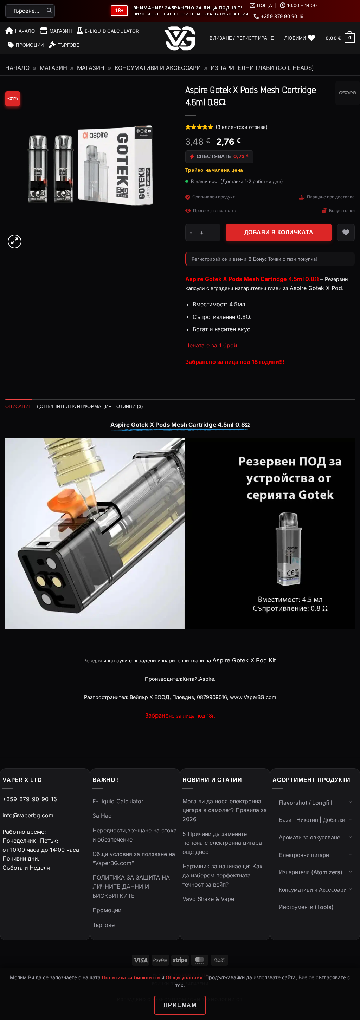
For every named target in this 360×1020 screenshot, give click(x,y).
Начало (25, 31)
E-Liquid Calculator (112, 31)
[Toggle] (350, 802)
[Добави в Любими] (346, 232)
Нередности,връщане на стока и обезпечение (134, 835)
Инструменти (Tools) (306, 906)
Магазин (61, 31)
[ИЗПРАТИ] (49, 11)
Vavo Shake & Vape (208, 898)
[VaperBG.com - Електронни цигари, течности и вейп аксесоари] (180, 38)
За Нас (101, 815)
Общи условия (184, 977)
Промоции (30, 45)
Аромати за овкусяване (309, 837)
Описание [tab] (18, 406)
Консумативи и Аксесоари (158, 67)
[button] (242, 38)
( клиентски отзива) (242, 127)
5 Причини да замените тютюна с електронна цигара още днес (222, 842)
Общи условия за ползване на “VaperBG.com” (133, 858)
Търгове (68, 45)
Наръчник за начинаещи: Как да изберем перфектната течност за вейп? (222, 875)
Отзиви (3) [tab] (129, 406)
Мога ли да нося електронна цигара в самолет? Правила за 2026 (224, 810)
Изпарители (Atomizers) (310, 872)
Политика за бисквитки (131, 977)
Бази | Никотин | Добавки (312, 819)
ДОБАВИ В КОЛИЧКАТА (278, 232)
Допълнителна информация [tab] (74, 406)
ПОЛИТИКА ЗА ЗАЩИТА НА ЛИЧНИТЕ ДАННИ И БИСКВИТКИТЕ (131, 886)
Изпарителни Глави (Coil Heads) (262, 67)
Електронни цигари (304, 854)
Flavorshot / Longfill (305, 802)
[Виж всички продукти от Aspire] (348, 93)
